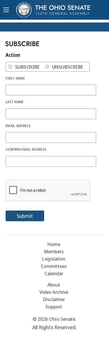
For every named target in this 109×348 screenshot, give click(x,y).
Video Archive (53, 292)
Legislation (53, 259)
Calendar (53, 273)
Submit (25, 216)
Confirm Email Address (26, 149)
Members (54, 251)
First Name (15, 78)
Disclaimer (54, 299)
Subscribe (27, 67)
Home (53, 244)
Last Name (15, 102)
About (54, 284)
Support (54, 306)
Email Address (18, 125)
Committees (54, 266)
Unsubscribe (67, 67)
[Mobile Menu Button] (6, 10)
